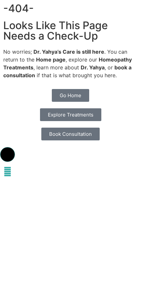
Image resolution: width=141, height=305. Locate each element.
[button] (7, 154)
